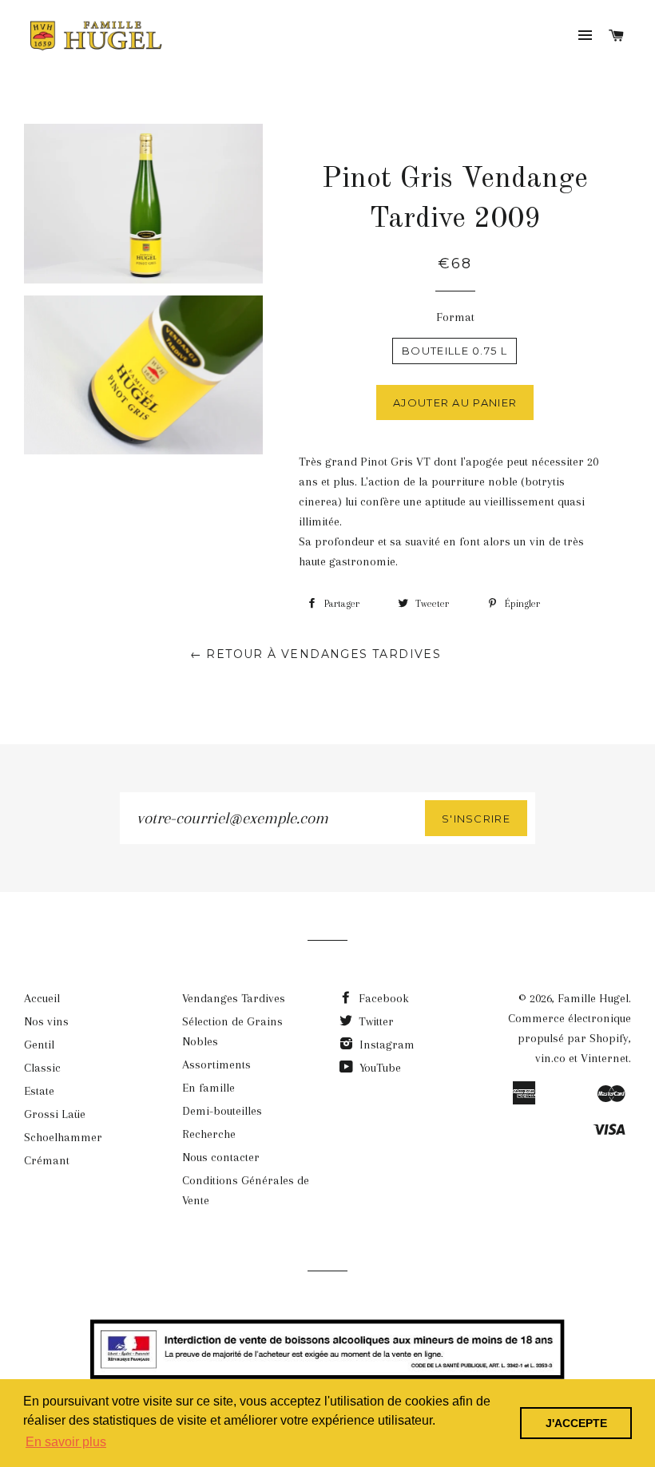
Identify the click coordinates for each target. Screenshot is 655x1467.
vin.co (550, 1058)
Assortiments (216, 1064)
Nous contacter (221, 1157)
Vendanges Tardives (233, 998)
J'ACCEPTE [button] (576, 1423)
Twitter (374, 1021)
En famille (208, 1087)
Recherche (209, 1134)
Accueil (42, 998)
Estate (39, 1091)
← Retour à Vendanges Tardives (316, 654)
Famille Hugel (593, 998)
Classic (42, 1068)
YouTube (378, 1068)
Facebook (382, 998)
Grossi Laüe (54, 1114)
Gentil (39, 1044)
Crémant (46, 1160)
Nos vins (46, 1021)
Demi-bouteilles (222, 1111)
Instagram (385, 1044)
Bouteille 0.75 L (454, 350)
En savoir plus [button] (66, 1442)
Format (455, 317)
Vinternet (605, 1058)
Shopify (609, 1038)
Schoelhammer (63, 1137)
